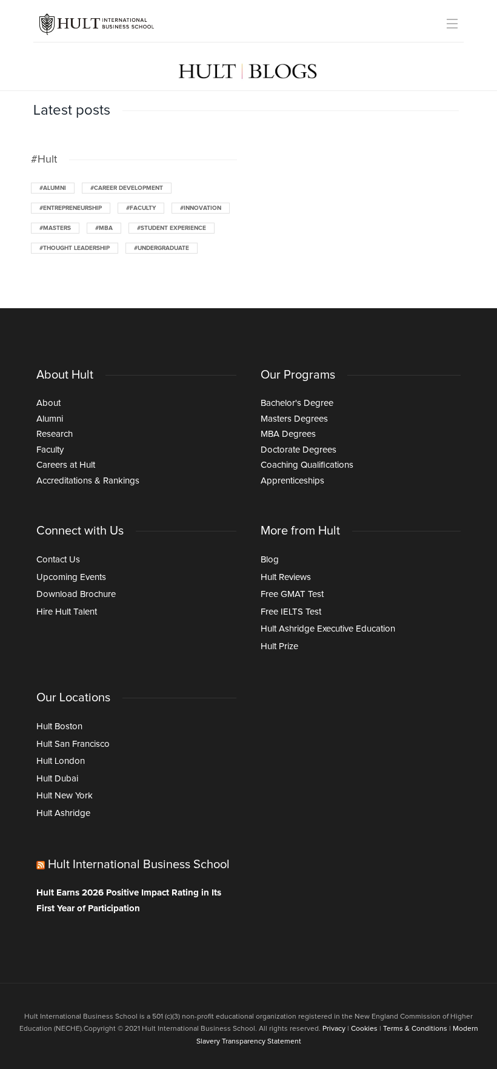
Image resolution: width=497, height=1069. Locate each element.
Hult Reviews (286, 577)
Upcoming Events (71, 577)
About (48, 403)
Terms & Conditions (415, 1029)
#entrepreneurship (70, 208)
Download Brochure (76, 594)
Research (54, 434)
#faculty (141, 208)
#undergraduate (161, 248)
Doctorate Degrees (298, 449)
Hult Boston (59, 726)
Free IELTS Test (291, 611)
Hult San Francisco (73, 744)
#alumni (52, 188)
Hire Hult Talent (66, 611)
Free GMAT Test (292, 594)
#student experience (171, 228)
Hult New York (64, 795)
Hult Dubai (57, 778)
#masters (55, 228)
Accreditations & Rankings (87, 480)
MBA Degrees (288, 434)
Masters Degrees (294, 418)
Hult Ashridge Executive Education (328, 628)
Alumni (49, 418)
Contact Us (58, 559)
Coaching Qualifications (307, 465)
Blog (270, 559)
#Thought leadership (74, 248)
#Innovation (200, 208)
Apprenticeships (292, 480)
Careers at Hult (65, 465)
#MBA (104, 228)
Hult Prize (279, 646)
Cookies (364, 1029)
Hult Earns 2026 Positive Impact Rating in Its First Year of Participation (128, 900)
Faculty (50, 449)
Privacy (333, 1029)
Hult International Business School (139, 864)
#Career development (126, 188)
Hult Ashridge (63, 813)
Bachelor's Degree (297, 403)
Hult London (60, 761)
